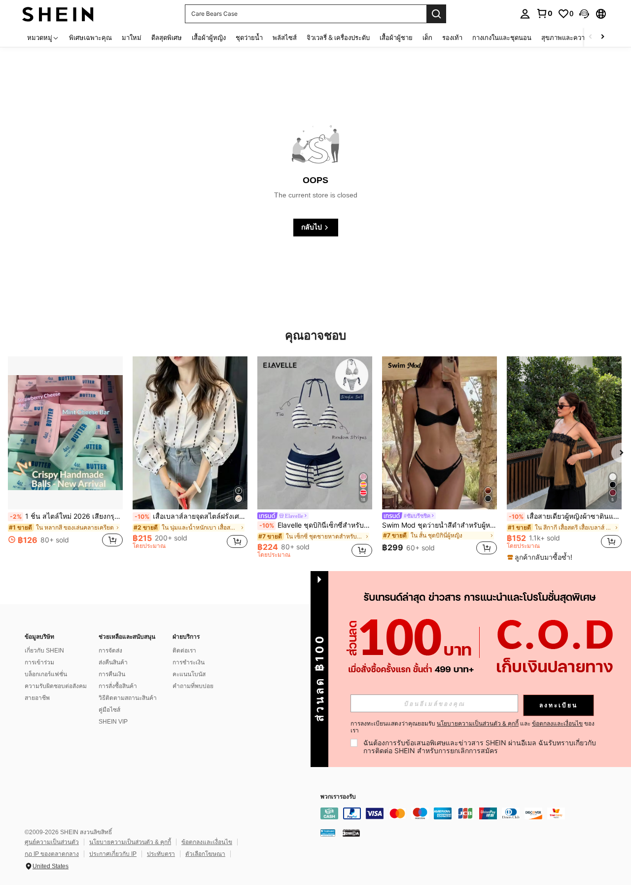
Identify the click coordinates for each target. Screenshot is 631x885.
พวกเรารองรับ (338, 797)
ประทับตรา (161, 853)
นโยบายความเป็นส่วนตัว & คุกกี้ (130, 842)
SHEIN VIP (113, 721)
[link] (544, 13)
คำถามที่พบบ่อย (193, 686)
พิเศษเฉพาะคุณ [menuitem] (90, 37)
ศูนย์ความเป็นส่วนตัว (52, 842)
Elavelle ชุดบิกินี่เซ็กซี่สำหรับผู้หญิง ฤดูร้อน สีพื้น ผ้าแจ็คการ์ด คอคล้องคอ (315, 525)
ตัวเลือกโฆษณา (205, 853)
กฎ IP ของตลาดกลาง (52, 853)
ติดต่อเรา (184, 650)
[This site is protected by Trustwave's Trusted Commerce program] (327, 832)
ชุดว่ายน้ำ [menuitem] (249, 37)
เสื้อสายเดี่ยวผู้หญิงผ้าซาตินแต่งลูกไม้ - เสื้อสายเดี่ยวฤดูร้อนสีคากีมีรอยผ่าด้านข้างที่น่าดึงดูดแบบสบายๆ (565, 516)
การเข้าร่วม (39, 662)
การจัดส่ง (110, 650)
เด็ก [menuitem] (427, 37)
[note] (541, 557)
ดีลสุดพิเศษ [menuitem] (166, 37)
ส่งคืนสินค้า (113, 662)
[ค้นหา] (436, 13)
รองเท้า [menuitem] (452, 37)
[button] (584, 14)
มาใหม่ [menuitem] (131, 37)
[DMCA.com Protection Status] (351, 832)
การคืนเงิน (112, 674)
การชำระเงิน (189, 662)
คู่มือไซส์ (109, 709)
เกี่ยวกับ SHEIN (44, 650)
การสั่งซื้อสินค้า (118, 686)
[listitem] (65, 457)
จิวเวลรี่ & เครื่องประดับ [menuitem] (338, 37)
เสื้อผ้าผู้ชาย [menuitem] (396, 37)
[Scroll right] (602, 37)
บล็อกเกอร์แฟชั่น (46, 674)
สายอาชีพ (37, 697)
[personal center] (525, 14)
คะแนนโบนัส (189, 674)
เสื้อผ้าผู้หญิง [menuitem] (209, 37)
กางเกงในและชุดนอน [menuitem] (501, 37)
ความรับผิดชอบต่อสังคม (56, 686)
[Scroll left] (590, 37)
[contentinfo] (468, 813)
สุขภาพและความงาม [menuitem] (570, 37)
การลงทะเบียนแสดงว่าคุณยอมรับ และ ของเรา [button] (473, 727)
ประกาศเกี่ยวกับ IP (113, 853)
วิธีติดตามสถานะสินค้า (128, 697)
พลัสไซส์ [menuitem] (285, 37)
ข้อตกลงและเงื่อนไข (206, 842)
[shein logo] (58, 13)
